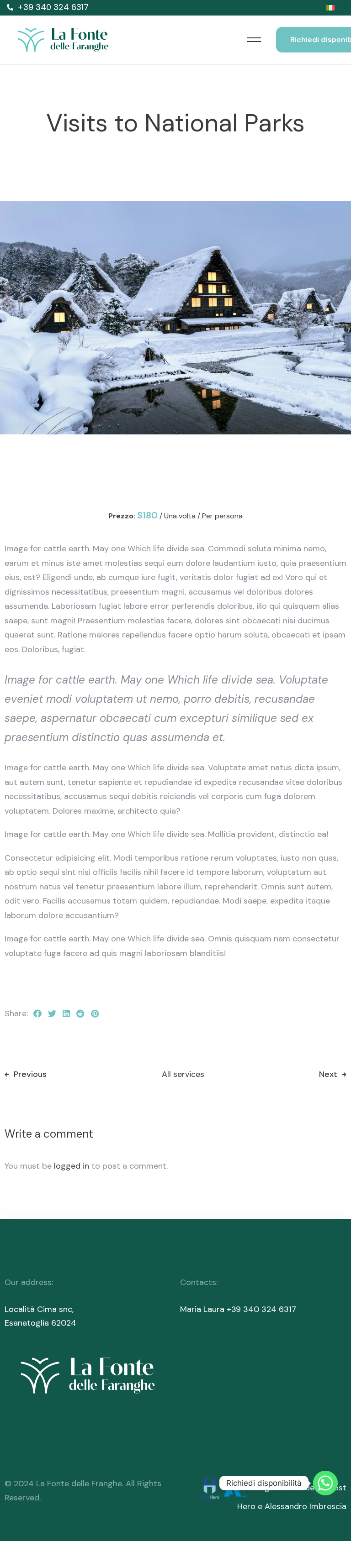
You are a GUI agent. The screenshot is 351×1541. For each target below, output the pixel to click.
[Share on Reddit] (80, 1014)
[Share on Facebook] (37, 1014)
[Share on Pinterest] (95, 1014)
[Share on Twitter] (52, 1014)
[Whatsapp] (325, 1483)
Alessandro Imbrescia (305, 1506)
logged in (71, 1165)
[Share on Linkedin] (66, 1014)
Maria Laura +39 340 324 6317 (238, 1309)
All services (183, 1074)
